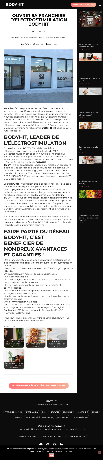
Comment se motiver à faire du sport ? (89, 114)
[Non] (99, 452)
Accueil (14, 37)
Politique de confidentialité (53, 436)
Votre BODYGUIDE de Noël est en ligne (88, 45)
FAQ (43, 412)
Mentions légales (77, 436)
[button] (100, 5)
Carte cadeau (32, 412)
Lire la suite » (84, 49)
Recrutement (82, 412)
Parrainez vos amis (13, 412)
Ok (51, 455)
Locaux (18, 417)
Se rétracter (62, 417)
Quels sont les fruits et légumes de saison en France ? (89, 217)
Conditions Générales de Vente (39, 417)
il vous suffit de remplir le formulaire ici (36, 319)
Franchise (52, 44)
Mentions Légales (80, 417)
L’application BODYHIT (27, 436)
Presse (95, 412)
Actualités (54, 412)
